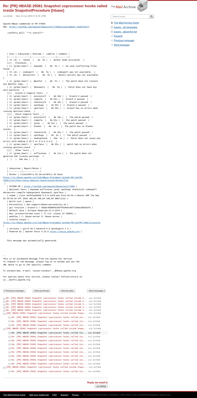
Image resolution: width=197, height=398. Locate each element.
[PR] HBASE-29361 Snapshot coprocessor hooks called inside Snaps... (46, 313)
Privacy (75, 395)
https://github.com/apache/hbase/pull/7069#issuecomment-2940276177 (49, 27)
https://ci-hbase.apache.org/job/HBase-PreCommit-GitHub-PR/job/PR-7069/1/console (51, 222)
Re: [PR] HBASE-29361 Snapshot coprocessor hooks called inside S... (46, 298)
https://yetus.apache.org (64, 231)
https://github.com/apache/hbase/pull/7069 (49, 186)
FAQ (54, 395)
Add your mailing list (39, 395)
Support (64, 395)
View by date (67, 290)
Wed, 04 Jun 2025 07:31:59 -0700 (31, 16)
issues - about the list (125, 31)
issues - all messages (125, 27)
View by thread (41, 290)
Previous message (15, 290)
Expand (118, 36)
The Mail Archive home (126, 23)
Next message (96, 290)
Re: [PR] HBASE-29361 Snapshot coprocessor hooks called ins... (49, 317)
